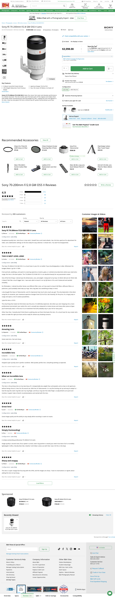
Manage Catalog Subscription (15, 567)
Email (9, 549)
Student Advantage (65, 565)
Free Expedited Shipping (98, 582)
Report (76, 246)
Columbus (43, 13)
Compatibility (77, 596)
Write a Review (106, 185)
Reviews (27, 596)
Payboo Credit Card (38, 570)
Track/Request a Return (13, 565)
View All (45, 140)
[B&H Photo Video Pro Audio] (6, 5)
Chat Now (80, 18)
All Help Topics (10, 580)
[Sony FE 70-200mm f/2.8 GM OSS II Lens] (33, 57)
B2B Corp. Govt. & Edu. (66, 567)
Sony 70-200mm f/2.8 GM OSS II (36, 23)
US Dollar (102, 547)
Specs (17, 596)
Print (71, 30)
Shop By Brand (10, 577)
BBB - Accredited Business (10, 589)
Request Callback (98, 568)
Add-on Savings (50, 596)
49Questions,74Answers (51, 30)
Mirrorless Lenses (22, 23)
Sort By (25, 218)
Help (101, 1)
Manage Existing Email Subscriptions (17, 553)
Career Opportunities (39, 577)
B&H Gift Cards (95, 579)
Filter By (42, 218)
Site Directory (10, 575)
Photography (9, 23)
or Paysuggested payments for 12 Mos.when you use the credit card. (100, 49)
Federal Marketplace (65, 562)
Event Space (62, 570)
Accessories (64, 596)
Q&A (38, 596)
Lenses (15, 23)
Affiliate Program (38, 572)
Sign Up (44, 549)
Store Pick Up (94, 576)
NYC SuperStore (87, 1)
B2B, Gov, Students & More (17, 1)
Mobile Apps (81, 589)
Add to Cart (88, 68)
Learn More (11, 199)
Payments (9, 570)
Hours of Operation (38, 567)
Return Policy (10, 562)
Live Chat (107, 1)
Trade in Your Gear (99, 572)
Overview (7, 596)
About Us (95, 1)
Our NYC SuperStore (39, 565)
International (10, 572)
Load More (40, 483)
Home (3, 23)
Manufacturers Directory (40, 575)
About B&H (36, 562)
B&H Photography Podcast (67, 575)
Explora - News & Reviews (66, 572)
